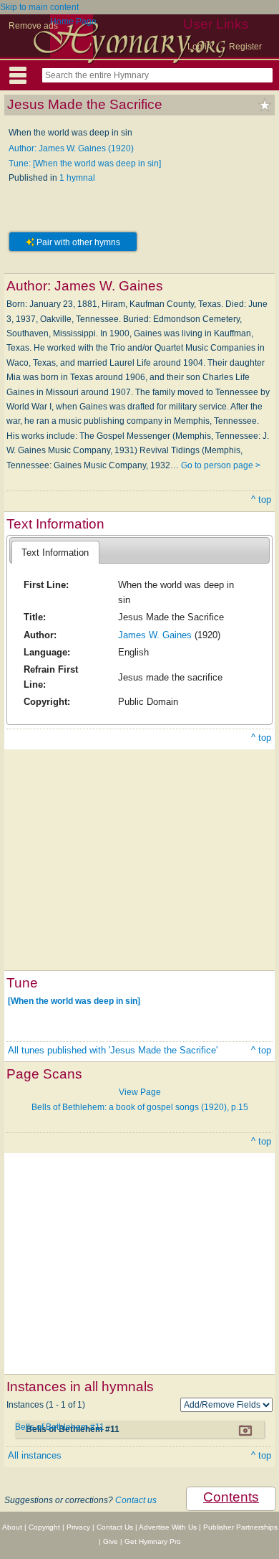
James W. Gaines (155, 635)
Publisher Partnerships (240, 1527)
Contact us (136, 1500)
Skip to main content (39, 7)
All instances (35, 1455)
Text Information (55, 552)
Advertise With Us (168, 1527)
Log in (199, 47)
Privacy (78, 1527)
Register (245, 47)
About (12, 1527)
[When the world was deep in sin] (74, 1001)
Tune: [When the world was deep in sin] (85, 163)
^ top (261, 499)
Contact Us (115, 1527)
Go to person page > (220, 465)
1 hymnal (77, 178)
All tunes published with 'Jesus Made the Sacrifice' (112, 1050)
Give (110, 1541)
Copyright (44, 1527)
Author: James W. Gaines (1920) (71, 148)
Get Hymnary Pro (152, 1541)
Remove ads (33, 26)
